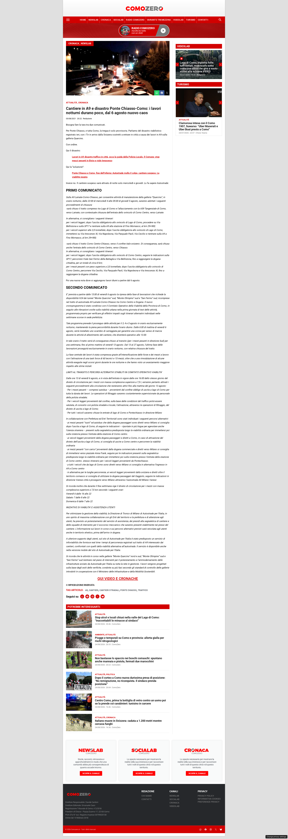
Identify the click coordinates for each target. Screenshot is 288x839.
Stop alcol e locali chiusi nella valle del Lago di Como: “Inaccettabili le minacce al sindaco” (127, 619)
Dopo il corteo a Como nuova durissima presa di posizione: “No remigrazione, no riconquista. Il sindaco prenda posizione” (130, 681)
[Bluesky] (103, 596)
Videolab (178, 20)
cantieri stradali (109, 590)
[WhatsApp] (82, 596)
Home (83, 20)
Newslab (93, 20)
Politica (110, 674)
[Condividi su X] (167, 92)
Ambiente (99, 635)
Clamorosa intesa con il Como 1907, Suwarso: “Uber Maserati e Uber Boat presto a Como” (198, 126)
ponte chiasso (128, 590)
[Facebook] (87, 596)
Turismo (190, 20)
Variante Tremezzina (159, 20)
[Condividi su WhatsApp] (156, 92)
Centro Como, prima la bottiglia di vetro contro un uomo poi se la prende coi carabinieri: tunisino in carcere (130, 702)
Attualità (71, 102)
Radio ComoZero (135, 20)
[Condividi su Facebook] (161, 92)
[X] (97, 596)
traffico (143, 590)
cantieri (93, 590)
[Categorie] (67, 19)
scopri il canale (90, 773)
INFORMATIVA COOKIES (209, 799)
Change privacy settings (276, 837)
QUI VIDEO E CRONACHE (118, 579)
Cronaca (106, 20)
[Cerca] (220, 19)
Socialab (118, 20)
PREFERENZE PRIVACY (208, 802)
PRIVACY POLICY (206, 796)
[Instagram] (92, 596)
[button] (144, 30)
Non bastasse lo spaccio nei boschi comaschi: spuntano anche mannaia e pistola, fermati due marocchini (128, 660)
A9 (86, 590)
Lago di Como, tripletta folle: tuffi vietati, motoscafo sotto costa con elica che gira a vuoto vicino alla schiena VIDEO (199, 67)
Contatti (203, 20)
